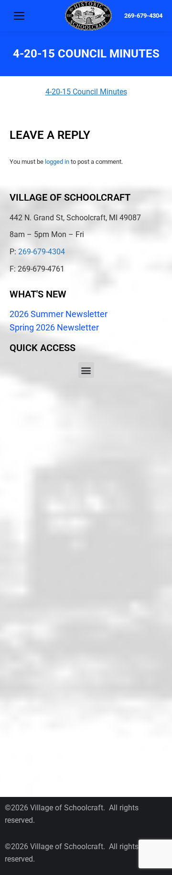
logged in (57, 161)
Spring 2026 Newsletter (54, 327)
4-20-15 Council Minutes (86, 91)
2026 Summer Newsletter (59, 314)
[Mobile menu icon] (19, 15)
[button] (86, 370)
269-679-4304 (143, 15)
